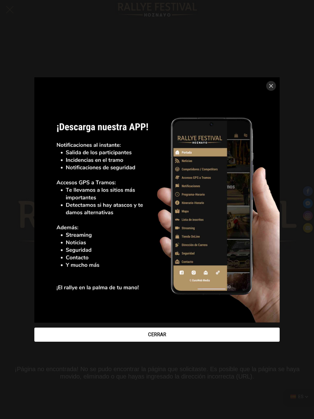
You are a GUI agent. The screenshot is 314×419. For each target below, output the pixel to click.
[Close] (271, 86)
